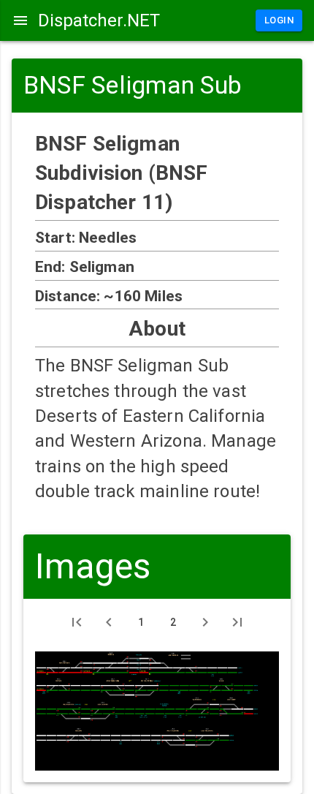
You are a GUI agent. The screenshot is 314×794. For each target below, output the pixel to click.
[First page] (76, 622)
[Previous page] (108, 622)
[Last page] (237, 622)
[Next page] (205, 622)
